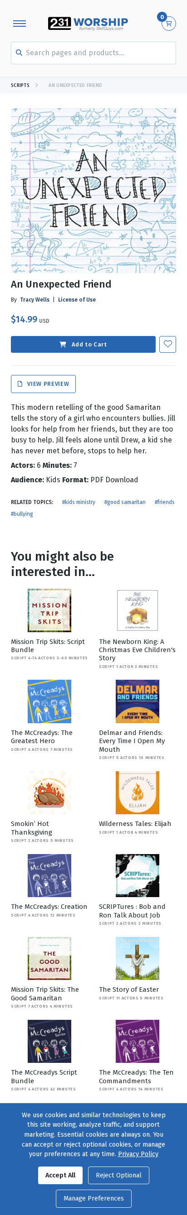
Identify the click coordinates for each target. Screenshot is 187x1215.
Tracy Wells (34, 300)
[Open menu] (19, 23)
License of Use (77, 300)
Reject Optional (119, 1175)
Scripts (20, 85)
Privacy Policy (138, 1154)
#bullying (22, 514)
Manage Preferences (94, 1198)
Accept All (60, 1175)
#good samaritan (125, 502)
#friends (165, 502)
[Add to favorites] (167, 344)
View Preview (47, 384)
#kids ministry (78, 502)
